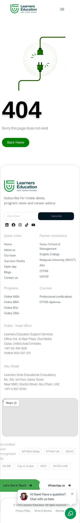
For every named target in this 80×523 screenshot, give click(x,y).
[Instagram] (20, 225)
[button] (62, 9)
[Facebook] (13, 225)
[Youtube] (33, 225)
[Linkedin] (7, 225)
